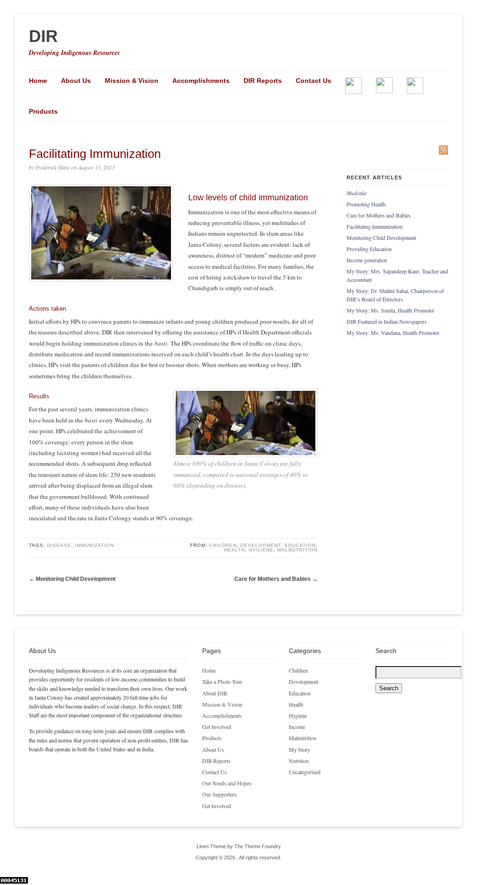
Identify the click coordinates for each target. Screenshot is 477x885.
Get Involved (216, 726)
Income (297, 726)
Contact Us (313, 80)
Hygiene (261, 549)
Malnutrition (297, 549)
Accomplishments (201, 80)
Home (38, 80)
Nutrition (299, 760)
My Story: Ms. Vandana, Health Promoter (393, 332)
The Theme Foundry (257, 846)
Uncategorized (304, 772)
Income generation (367, 260)
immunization (94, 545)
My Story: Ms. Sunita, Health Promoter (390, 310)
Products (43, 111)
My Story (299, 749)
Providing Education (369, 248)
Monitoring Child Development (76, 579)
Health (234, 549)
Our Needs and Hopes (227, 783)
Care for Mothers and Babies (272, 579)
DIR (43, 36)
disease (59, 545)
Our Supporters (219, 794)
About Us (76, 80)
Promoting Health (366, 204)
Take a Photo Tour (222, 681)
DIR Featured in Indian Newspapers (387, 321)
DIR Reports (263, 80)
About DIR (214, 693)
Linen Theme (211, 846)
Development (260, 545)
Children (223, 545)
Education (300, 545)
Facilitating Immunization (374, 226)
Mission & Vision (131, 80)
